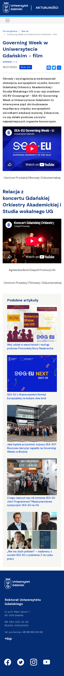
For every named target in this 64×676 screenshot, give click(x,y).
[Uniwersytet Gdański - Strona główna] (15, 7)
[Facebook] (48, 67)
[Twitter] (53, 67)
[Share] (58, 67)
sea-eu (26, 67)
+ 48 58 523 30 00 (32, 632)
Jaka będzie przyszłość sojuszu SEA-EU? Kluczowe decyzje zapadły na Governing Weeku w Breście (31, 448)
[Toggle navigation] (7, 20)
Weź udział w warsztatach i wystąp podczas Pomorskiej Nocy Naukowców (30, 346)
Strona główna (10, 31)
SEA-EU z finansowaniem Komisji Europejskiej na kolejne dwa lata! (26, 396)
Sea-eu (25, 31)
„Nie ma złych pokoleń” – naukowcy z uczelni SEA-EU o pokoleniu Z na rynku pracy (30, 555)
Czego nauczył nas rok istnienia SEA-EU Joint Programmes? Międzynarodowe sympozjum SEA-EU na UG (31, 501)
